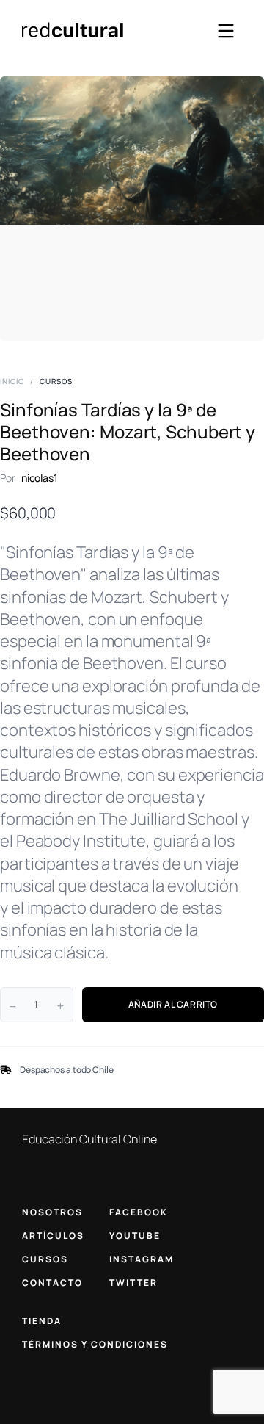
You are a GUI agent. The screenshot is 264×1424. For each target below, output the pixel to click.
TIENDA (42, 1321)
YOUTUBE (135, 1235)
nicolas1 (39, 478)
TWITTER (133, 1282)
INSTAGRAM (141, 1259)
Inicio (12, 381)
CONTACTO (52, 1282)
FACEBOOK (138, 1212)
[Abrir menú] (226, 31)
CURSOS (45, 1259)
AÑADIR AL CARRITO (173, 1004)
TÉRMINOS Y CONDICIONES (95, 1344)
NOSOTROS (52, 1212)
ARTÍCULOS (53, 1235)
